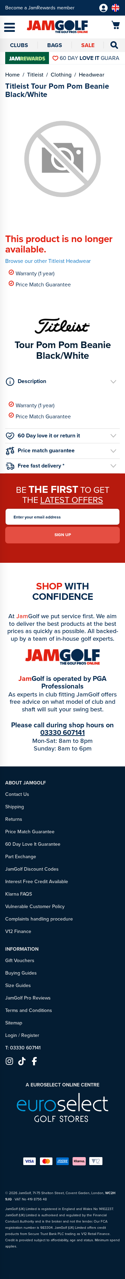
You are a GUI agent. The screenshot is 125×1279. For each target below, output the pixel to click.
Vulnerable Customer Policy (35, 906)
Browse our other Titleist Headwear (48, 261)
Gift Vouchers (19, 960)
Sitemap (13, 1023)
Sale (87, 45)
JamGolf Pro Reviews (28, 998)
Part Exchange (20, 856)
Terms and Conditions (28, 1010)
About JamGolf (25, 783)
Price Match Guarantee (43, 284)
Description (32, 381)
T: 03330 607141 (23, 1047)
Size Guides (18, 985)
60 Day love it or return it (49, 435)
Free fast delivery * (41, 466)
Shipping (14, 806)
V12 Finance (18, 931)
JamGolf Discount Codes (32, 869)
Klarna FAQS (18, 894)
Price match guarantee (46, 450)
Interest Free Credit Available (36, 881)
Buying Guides (21, 973)
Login (11, 1035)
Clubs (19, 45)
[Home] (47, 27)
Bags (54, 45)
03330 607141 (62, 732)
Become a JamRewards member (40, 7)
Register (30, 1035)
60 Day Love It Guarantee (32, 844)
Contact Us (17, 794)
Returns (13, 819)
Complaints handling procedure (39, 919)
